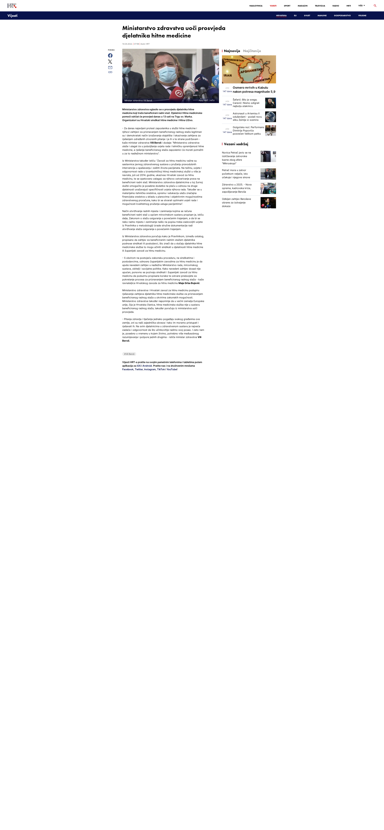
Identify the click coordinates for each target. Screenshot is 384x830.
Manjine (322, 15)
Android (147, 365)
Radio (336, 5)
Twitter (138, 369)
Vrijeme (362, 15)
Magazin (303, 5)
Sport (287, 5)
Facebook (128, 369)
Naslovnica (255, 5)
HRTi (348, 5)
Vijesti (273, 5)
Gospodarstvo (342, 15)
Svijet (307, 15)
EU (295, 15)
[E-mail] (113, 67)
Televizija (320, 5)
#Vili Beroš (129, 354)
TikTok (160, 369)
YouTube (171, 369)
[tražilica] (375, 5)
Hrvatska (281, 15)
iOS (139, 365)
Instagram (150, 369)
